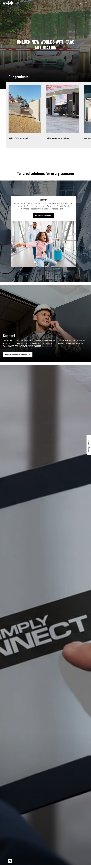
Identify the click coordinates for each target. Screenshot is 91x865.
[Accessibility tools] (10, 861)
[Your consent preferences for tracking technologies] (88, 445)
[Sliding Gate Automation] (63, 115)
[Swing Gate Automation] (25, 115)
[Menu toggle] (86, 3)
